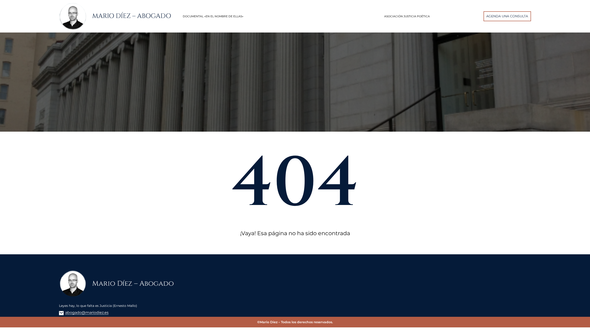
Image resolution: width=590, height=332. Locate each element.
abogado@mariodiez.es (87, 312)
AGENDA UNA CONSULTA (507, 16)
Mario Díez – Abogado (131, 16)
